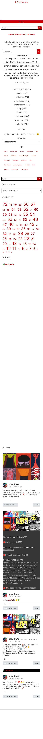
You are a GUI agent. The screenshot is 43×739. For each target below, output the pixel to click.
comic (22, 151)
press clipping (19, 89)
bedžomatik (13, 151)
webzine (19, 124)
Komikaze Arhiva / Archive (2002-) (21, 62)
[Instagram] (21, 10)
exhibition (19, 97)
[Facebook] (14, 10)
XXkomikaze (24, 169)
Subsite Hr (11, 600)
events (19, 93)
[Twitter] (28, 10)
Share (37, 505)
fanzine (34, 155)
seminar (27, 165)
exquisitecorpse (23, 155)
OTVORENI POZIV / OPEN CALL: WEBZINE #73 (21, 66)
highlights (15, 160)
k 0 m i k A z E (21, 2)
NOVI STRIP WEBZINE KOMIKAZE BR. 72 (21, 69)
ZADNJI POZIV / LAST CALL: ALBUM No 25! (21, 58)
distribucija (19, 101)
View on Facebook (10, 505)
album (19, 112)
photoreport (19, 105)
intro (31, 160)
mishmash (19, 116)
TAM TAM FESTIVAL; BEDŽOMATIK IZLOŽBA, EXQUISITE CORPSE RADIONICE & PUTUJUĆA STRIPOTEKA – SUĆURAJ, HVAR (21, 75)
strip (19, 108)
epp (37, 151)
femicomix (7, 160)
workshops (19, 120)
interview (24, 160)
